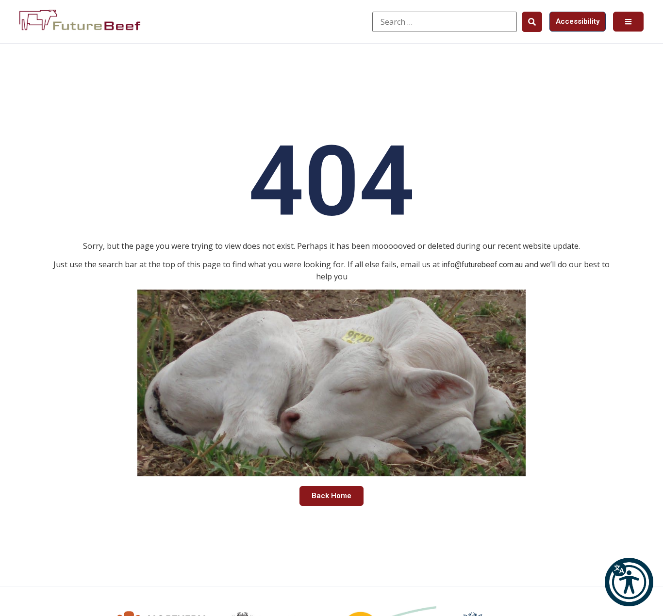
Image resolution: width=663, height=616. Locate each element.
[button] (629, 582)
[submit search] (532, 22)
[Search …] (444, 22)
